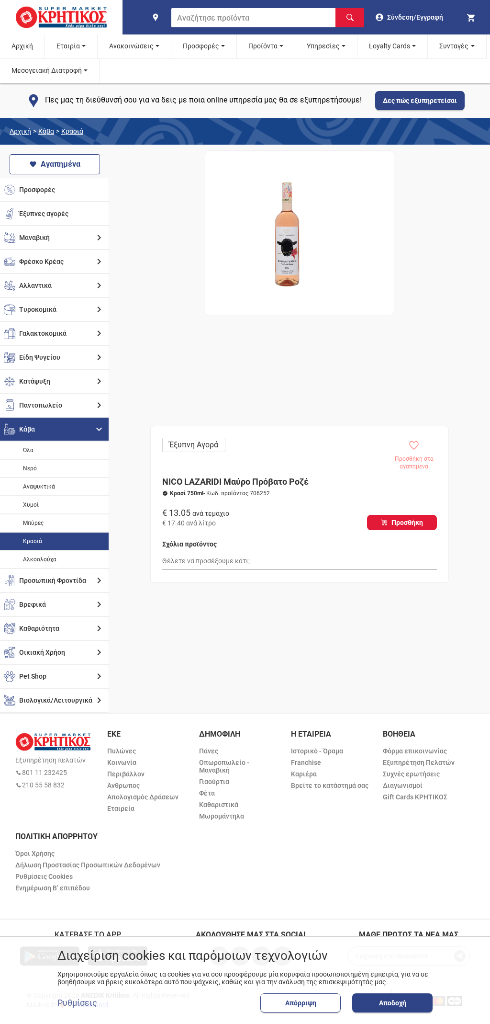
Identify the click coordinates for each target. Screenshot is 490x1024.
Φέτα (207, 793)
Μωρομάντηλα (221, 816)
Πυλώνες (121, 751)
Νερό (30, 468)
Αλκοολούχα (39, 559)
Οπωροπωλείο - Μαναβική (224, 766)
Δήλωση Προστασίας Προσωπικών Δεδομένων (87, 865)
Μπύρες (33, 523)
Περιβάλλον (126, 774)
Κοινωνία (121, 762)
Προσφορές (201, 46)
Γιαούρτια (214, 781)
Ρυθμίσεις (77, 1003)
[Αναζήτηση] (349, 17)
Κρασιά (72, 131)
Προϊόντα (263, 46)
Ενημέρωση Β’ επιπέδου (52, 888)
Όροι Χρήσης (35, 853)
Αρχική (22, 46)
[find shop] (155, 17)
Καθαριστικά (218, 804)
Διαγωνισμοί (403, 785)
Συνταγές (453, 46)
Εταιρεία (120, 808)
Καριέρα (304, 774)
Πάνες (208, 751)
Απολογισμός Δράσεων (142, 797)
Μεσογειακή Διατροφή (46, 70)
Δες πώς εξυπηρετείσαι (420, 100)
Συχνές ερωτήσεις (411, 774)
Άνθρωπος (123, 785)
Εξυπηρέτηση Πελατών (419, 762)
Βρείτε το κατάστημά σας (329, 785)
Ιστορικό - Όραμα (317, 751)
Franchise (306, 762)
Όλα (28, 450)
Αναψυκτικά (39, 486)
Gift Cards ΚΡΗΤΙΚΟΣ (415, 797)
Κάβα (46, 131)
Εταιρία (68, 46)
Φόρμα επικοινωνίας (415, 751)
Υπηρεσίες (323, 46)
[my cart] (472, 17)
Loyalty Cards (389, 46)
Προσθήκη (407, 522)
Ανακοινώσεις (131, 46)
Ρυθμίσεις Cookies (44, 876)
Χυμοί (31, 504)
